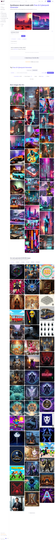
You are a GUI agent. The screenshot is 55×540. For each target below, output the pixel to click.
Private (48, 76)
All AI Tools (3, 4)
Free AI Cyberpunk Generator (22, 67)
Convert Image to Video (5, 18)
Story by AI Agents (27, 76)
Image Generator (4, 13)
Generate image (29, 70)
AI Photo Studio (4, 21)
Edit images (3, 9)
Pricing (39, 1)
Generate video (35, 70)
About (3, 538)
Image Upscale (15, 49)
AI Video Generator (4, 16)
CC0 (16, 43)
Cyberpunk (12, 33)
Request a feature (3, 539)
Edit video (3, 7)
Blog (1, 538)
